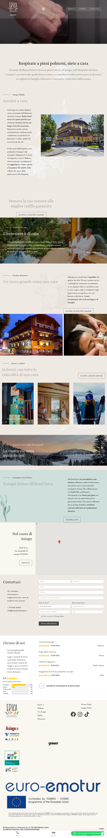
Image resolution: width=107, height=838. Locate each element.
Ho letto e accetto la (52, 616)
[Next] (100, 334)
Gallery (40, 715)
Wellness (40, 708)
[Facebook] (73, 714)
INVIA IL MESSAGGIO (49, 623)
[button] (59, 542)
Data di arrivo (44, 603)
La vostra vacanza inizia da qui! (18, 453)
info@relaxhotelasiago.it (17, 611)
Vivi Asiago (41, 712)
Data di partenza (78, 603)
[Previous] (6, 334)
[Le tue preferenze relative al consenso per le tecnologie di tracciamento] (103, 834)
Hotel (39, 705)
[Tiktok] (86, 714)
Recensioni (41, 719)
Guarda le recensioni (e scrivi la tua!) (63, 685)
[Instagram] (80, 714)
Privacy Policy (59, 616)
